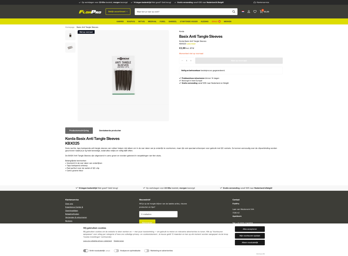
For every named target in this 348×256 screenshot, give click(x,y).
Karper (120, 21)
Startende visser (189, 21)
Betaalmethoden (72, 214)
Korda (181, 31)
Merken (227, 21)
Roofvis (131, 21)
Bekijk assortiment (117, 11)
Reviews (68, 221)
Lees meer (191, 44)
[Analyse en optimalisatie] (116, 250)
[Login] (248, 12)
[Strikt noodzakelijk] (85, 250)
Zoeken (233, 11)
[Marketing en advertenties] (146, 250)
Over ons (69, 204)
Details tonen (119, 241)
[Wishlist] (254, 12)
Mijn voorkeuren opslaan (250, 236)
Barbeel (173, 21)
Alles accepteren (250, 229)
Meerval (152, 21)
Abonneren (147, 222)
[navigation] (70, 35)
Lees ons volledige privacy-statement (97, 241)
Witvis (141, 21)
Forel (162, 21)
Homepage (69, 27)
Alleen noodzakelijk (250, 242)
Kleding (205, 21)
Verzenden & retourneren (76, 217)
